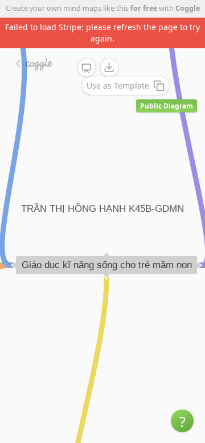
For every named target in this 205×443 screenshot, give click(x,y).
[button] (182, 420)
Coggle (187, 8)
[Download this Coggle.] (109, 67)
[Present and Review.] (86, 68)
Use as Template (118, 85)
